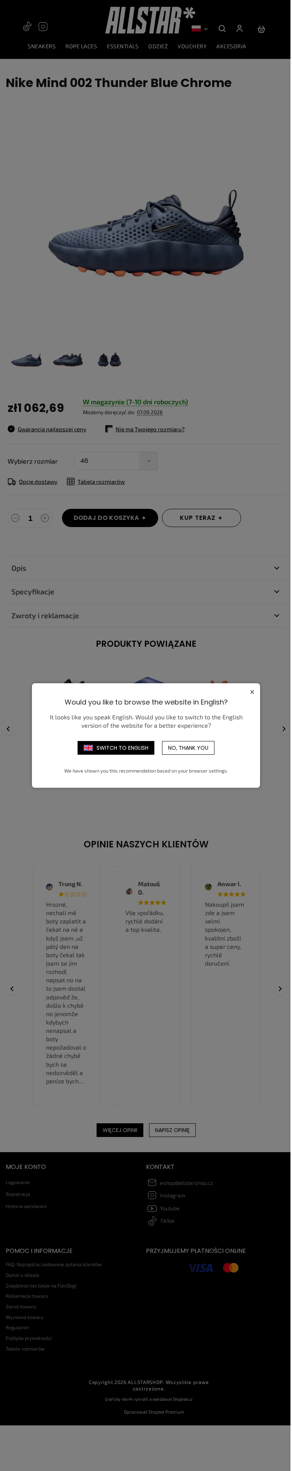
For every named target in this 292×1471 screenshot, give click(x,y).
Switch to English (122, 748)
